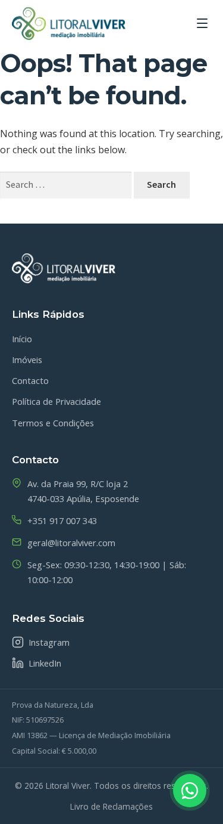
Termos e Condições (53, 423)
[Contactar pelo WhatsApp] (189, 790)
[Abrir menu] (202, 23)
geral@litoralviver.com (71, 543)
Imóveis (27, 359)
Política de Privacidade (56, 401)
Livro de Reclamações (111, 806)
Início (22, 339)
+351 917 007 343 (62, 520)
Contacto (30, 380)
